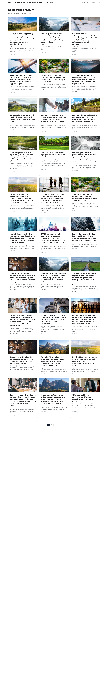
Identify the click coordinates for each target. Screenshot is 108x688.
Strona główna (96, 2)
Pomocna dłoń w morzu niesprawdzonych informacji (30, 2)
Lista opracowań (85, 2)
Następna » (57, 424)
